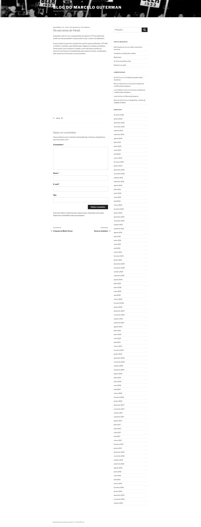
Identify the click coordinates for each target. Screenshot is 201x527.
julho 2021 (117, 236)
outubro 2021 (118, 224)
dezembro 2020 (119, 264)
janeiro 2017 (118, 448)
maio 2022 (117, 197)
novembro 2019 (119, 315)
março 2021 (118, 252)
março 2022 (118, 205)
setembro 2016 (119, 464)
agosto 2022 (118, 185)
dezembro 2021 (119, 217)
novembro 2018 (119, 362)
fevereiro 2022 (119, 209)
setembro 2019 (119, 323)
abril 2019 (117, 342)
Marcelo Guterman (81, 27)
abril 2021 (117, 248)
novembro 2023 (119, 127)
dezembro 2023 (119, 123)
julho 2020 (117, 283)
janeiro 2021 (118, 260)
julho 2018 (117, 377)
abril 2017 (117, 436)
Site (54, 195)
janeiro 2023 (118, 166)
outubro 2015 (118, 503)
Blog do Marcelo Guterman (87, 7)
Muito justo (117, 57)
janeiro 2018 (118, 401)
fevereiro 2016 (119, 487)
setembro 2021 (119, 228)
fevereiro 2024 (119, 115)
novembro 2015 (119, 499)
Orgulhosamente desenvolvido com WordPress (68, 522)
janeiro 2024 (118, 119)
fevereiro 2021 (119, 256)
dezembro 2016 (119, 452)
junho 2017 (117, 428)
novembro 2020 (119, 268)
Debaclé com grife (120, 65)
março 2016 (118, 483)
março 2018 (118, 393)
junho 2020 (118, 287)
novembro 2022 (119, 174)
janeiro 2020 (118, 307)
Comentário (58, 145)
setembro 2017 (119, 417)
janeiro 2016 (118, 491)
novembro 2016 (119, 456)
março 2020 (118, 299)
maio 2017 (117, 432)
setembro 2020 (119, 275)
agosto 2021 (118, 232)
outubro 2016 (118, 460)
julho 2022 (117, 189)
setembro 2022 (119, 181)
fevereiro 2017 (119, 444)
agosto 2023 (118, 138)
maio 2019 (117, 338)
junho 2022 (117, 193)
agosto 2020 (118, 279)
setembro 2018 (119, 370)
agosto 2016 (118, 468)
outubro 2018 (118, 366)
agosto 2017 (118, 421)
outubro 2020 (118, 272)
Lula (58, 118)
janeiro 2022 (118, 213)
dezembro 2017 (119, 405)
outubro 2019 (118, 319)
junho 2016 (117, 472)
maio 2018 (117, 385)
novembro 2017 (119, 409)
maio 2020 (117, 291)
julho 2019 (117, 330)
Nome (56, 173)
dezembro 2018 (119, 358)
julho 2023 (117, 142)
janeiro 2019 (118, 354)
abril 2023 (117, 154)
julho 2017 (117, 424)
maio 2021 (117, 244)
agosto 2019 (118, 327)
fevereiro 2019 (119, 350)
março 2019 (118, 346)
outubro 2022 (118, 177)
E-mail (56, 184)
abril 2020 (117, 295)
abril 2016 (117, 479)
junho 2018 (117, 381)
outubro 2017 (118, 413)
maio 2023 (117, 150)
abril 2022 (117, 201)
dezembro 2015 (119, 495)
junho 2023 (117, 146)
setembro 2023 (119, 134)
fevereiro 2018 (119, 397)
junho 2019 (117, 334)
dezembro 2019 (119, 311)
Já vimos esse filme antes (122, 61)
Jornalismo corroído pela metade (125, 53)
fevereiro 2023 (119, 162)
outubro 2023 (118, 130)
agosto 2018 (118, 374)
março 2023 (118, 158)
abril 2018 (117, 389)
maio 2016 (117, 475)
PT (62, 118)
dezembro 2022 (119, 170)
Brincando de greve (132, 96)
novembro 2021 (119, 221)
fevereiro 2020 (119, 303)
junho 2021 (117, 240)
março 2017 (118, 440)
